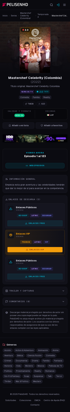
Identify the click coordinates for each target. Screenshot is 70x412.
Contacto (35, 405)
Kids (18, 366)
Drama (35, 361)
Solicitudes (10, 400)
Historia (8, 366)
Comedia (24, 97)
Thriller (7, 381)
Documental (21, 361)
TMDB (31, 104)
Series (14, 16)
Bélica (20, 355)
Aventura (8, 355)
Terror (59, 376)
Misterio (29, 366)
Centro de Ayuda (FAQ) (54, 400)
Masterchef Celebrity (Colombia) (25, 15)
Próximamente (23, 371)
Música (41, 366)
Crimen (7, 361)
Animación (43, 350)
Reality (46, 97)
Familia (36, 97)
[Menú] (64, 5)
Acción (7, 350)
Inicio (5, 16)
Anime (55, 350)
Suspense (38, 376)
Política (8, 371)
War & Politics (22, 381)
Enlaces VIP (36, 250)
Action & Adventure (24, 350)
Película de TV (55, 366)
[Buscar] (51, 5)
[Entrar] (58, 5)
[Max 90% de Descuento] (35, 138)
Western (37, 381)
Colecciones (25, 400)
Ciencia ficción (35, 355)
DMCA (37, 400)
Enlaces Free (37, 223)
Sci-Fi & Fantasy (12, 376)
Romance (49, 371)
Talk (50, 376)
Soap (26, 376)
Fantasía (58, 361)
